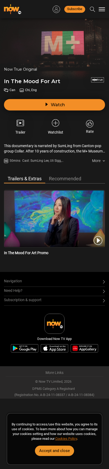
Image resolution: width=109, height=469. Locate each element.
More (96, 161)
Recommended (65, 178)
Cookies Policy (66, 439)
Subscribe (74, 9)
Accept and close (54, 450)
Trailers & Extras (25, 178)
